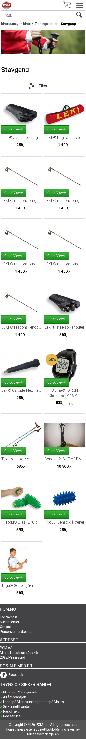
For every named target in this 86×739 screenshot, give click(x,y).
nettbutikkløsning (53, 729)
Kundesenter (9, 622)
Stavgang (68, 24)
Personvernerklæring (16, 631)
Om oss (5, 627)
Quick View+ (13, 129)
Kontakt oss (9, 617)
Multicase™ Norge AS (43, 734)
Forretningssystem (20, 729)
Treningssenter (46, 24)
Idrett (27, 24)
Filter (43, 86)
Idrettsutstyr (10, 24)
